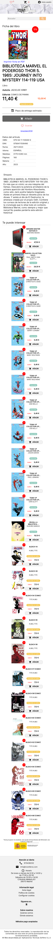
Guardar (28, 125)
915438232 (29, 863)
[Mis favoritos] (11, 2)
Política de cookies (26, 893)
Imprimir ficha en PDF (14, 61)
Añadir (27, 118)
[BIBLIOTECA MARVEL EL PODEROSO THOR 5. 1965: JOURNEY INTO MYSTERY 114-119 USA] (18, 44)
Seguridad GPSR (27, 131)
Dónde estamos (26, 916)
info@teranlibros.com (28, 867)
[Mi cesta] (25, 2)
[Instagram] (26, 904)
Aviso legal (26, 890)
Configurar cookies (26, 895)
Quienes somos (26, 913)
